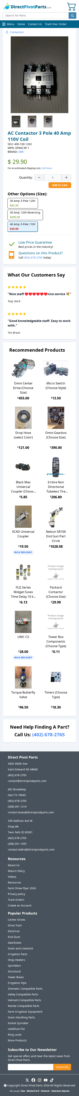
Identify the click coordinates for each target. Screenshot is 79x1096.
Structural (14, 971)
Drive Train (15, 925)
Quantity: (26, 177)
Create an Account (19, 905)
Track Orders (16, 899)
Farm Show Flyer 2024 (22, 888)
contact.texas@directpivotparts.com (31, 812)
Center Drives (16, 919)
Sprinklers (14, 965)
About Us (14, 865)
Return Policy (16, 871)
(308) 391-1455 (17, 844)
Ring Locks (14, 1034)
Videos (12, 876)
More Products (17, 1040)
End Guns (14, 937)
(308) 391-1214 (17, 806)
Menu (8, 25)
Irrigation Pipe (17, 983)
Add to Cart (59, 185)
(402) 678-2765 (33, 257)
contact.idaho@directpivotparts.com (31, 849)
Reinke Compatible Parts (23, 1006)
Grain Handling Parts (21, 1017)
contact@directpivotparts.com (27, 781)
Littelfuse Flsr (16, 1029)
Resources (14, 882)
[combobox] (36, 15)
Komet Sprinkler (18, 1023)
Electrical (14, 931)
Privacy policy (16, 894)
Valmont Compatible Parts (24, 1000)
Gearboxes (14, 942)
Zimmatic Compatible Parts (25, 988)
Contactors (17, 32)
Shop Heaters (16, 960)
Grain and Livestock (20, 948)
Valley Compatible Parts (23, 994)
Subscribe (62, 1067)
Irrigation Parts (17, 954)
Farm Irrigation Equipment (25, 1011)
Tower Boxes (16, 977)
